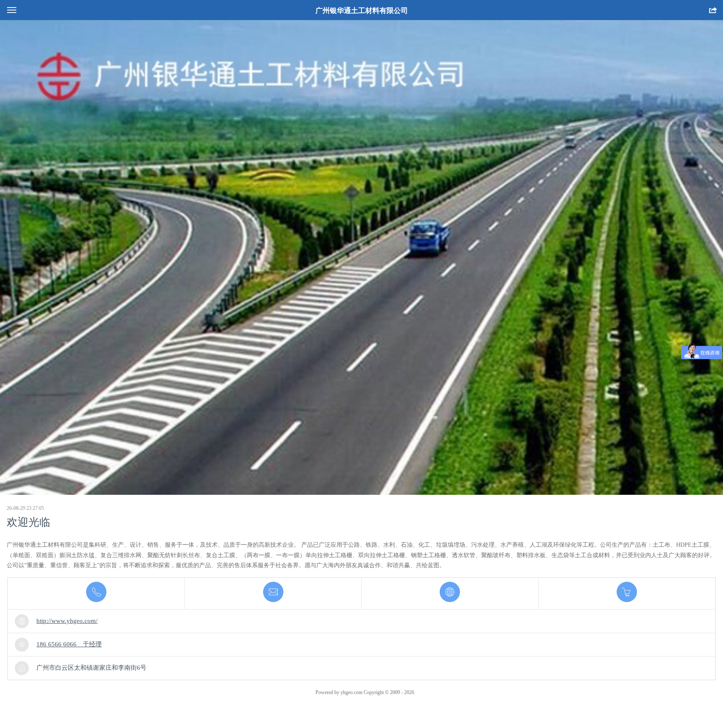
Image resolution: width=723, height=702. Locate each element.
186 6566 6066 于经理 (69, 644)
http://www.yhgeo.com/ (66, 620)
